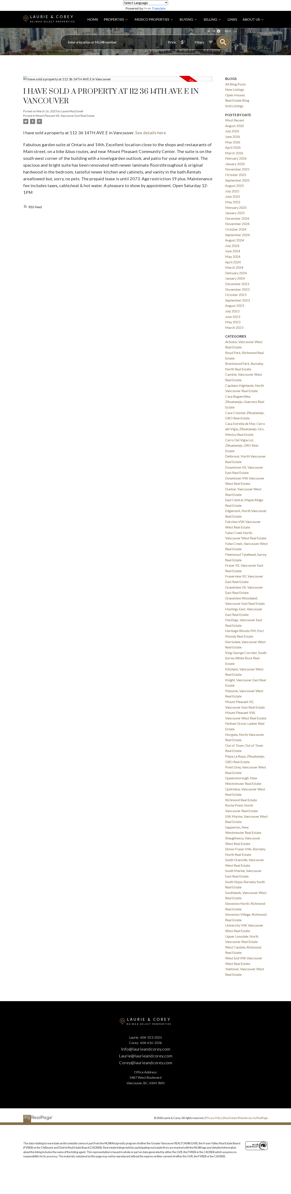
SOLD (228, 31)
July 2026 (232, 131)
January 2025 (235, 213)
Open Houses (235, 95)
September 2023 (237, 300)
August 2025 (234, 185)
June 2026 (232, 136)
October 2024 (235, 229)
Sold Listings (234, 106)
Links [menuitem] (232, 19)
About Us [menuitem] (251, 19)
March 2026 (234, 153)
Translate (159, 8)
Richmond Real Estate (241, 800)
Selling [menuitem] (210, 19)
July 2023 (232, 311)
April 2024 (233, 262)
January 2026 (235, 164)
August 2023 (234, 305)
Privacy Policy (214, 1118)
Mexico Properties (152, 19)
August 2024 (234, 240)
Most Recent (234, 120)
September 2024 (237, 235)
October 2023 (235, 295)
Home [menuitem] (92, 19)
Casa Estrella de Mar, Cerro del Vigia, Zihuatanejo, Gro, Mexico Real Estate (245, 429)
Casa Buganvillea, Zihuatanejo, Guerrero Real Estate (244, 401)
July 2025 (232, 191)
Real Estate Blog (237, 100)
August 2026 (234, 126)
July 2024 (232, 246)
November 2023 (237, 289)
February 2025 (236, 207)
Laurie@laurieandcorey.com (145, 1055)
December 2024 (237, 218)
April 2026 (233, 147)
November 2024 (237, 224)
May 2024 (232, 256)
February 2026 (236, 158)
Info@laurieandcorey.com (145, 1048)
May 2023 (232, 322)
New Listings (234, 89)
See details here (150, 132)
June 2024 (232, 251)
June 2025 (232, 196)
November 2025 (237, 169)
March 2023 (234, 327)
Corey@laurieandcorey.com (145, 1062)
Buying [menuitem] (186, 19)
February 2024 (236, 273)
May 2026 (232, 142)
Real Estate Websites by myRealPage (246, 1118)
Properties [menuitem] (114, 19)
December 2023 (237, 284)
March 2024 (234, 267)
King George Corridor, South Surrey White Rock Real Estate (246, 658)
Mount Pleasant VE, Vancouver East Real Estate (65, 115)
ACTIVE (211, 31)
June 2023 (232, 317)
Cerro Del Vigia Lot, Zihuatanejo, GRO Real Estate (241, 445)
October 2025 (235, 175)
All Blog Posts (235, 84)
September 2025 (237, 180)
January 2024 (235, 278)
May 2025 (232, 202)
